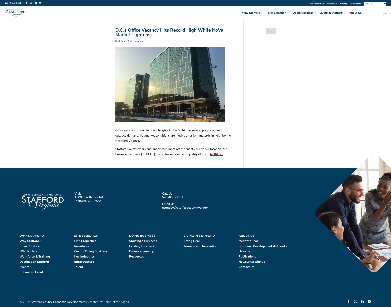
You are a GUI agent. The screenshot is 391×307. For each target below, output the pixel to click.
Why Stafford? (251, 13)
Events (343, 4)
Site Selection (277, 13)
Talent (78, 267)
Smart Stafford (30, 246)
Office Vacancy (135, 41)
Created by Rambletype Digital (109, 302)
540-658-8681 (172, 197)
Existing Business (141, 246)
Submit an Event (31, 272)
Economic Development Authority (263, 246)
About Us (355, 13)
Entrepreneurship (141, 251)
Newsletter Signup (252, 262)
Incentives (81, 246)
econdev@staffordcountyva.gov (185, 208)
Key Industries (84, 257)
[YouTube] (40, 3)
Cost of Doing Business (90, 251)
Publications (247, 257)
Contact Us (355, 4)
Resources (136, 257)
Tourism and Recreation (200, 246)
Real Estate (121, 41)
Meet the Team (249, 241)
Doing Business (303, 13)
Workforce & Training (35, 257)
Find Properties (316, 4)
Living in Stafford (331, 13)
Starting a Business (143, 241)
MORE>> (216, 154)
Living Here (192, 241)
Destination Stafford (34, 262)
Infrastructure (84, 262)
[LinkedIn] (36, 3)
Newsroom (332, 4)
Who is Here (28, 251)
